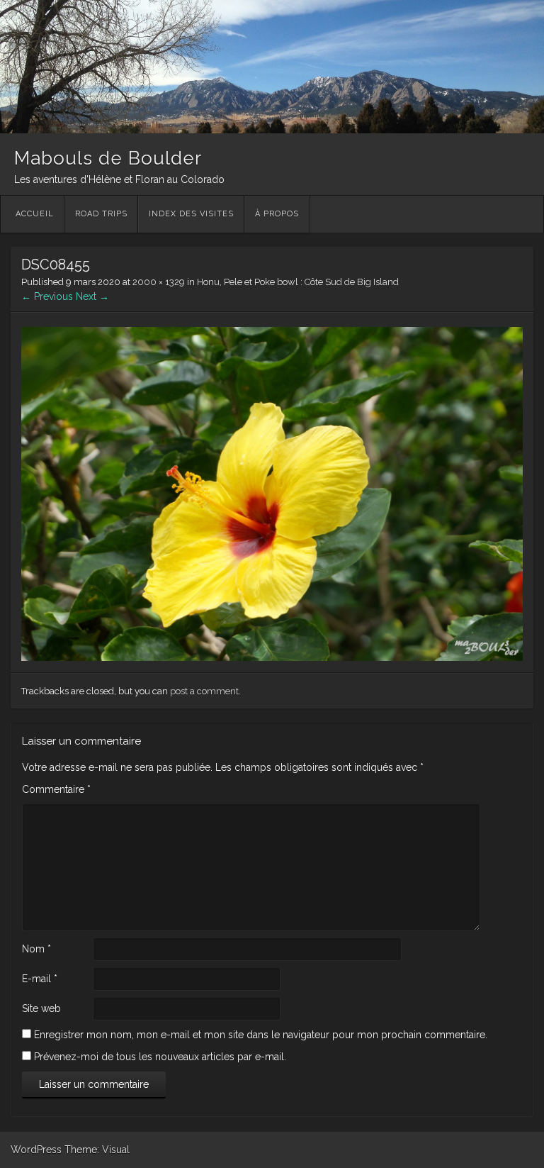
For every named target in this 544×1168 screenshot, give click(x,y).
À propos (277, 213)
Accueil (35, 213)
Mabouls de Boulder (108, 158)
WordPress (36, 1149)
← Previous (47, 296)
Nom (36, 949)
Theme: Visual (97, 1149)
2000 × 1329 (158, 282)
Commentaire (56, 789)
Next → (92, 296)
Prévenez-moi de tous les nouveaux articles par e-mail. (160, 1056)
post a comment (204, 691)
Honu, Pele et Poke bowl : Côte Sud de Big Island (298, 282)
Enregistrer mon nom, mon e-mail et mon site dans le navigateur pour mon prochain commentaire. (260, 1034)
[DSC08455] (272, 657)
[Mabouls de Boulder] (272, 129)
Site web (41, 1008)
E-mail (39, 978)
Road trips (101, 213)
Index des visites (191, 213)
